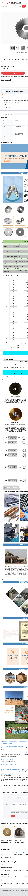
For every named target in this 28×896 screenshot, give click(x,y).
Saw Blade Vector (18, 870)
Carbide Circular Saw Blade (8, 880)
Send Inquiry (13, 73)
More (2, 885)
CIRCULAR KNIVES (18, 854)
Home (2, 9)
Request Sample (24, 76)
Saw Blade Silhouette (6, 870)
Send (13, 816)
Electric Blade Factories (18, 876)
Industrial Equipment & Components (11, 9)
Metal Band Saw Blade (7, 883)
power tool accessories (6, 857)
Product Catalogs (20, 852)
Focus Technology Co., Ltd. (17, 890)
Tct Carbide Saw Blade (19, 883)
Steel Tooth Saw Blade (21, 880)
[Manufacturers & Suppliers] (14, 2)
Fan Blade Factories (6, 876)
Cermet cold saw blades (6, 854)
